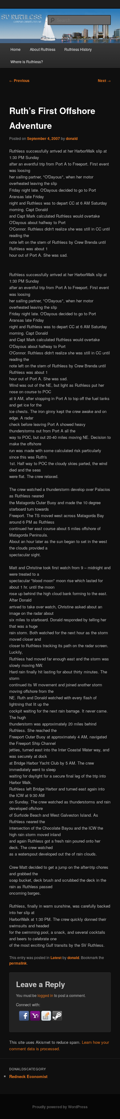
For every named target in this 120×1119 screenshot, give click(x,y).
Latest (56, 957)
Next (104, 80)
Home (15, 49)
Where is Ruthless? (26, 61)
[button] (24, 1019)
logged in (45, 995)
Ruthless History (78, 49)
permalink (18, 963)
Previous (19, 80)
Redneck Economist (28, 1076)
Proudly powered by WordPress (60, 1106)
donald (72, 138)
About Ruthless (42, 49)
